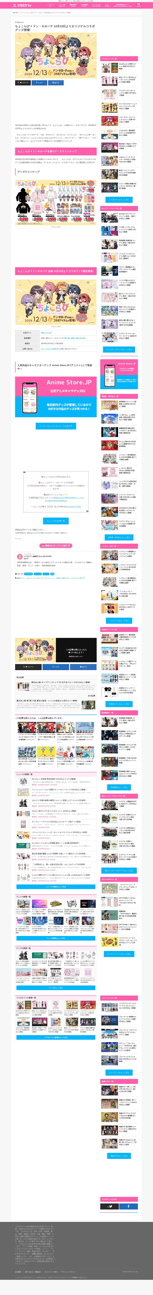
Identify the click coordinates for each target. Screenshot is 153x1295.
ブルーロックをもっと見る (119, 1072)
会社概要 (18, 1272)
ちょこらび (37, 574)
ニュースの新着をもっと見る (56, 887)
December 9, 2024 (73, 507)
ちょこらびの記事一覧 (56, 521)
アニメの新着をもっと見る (55, 938)
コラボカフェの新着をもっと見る (56, 1037)
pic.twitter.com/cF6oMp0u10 (56, 501)
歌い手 (82, 578)
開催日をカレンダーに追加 (54, 545)
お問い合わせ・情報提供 (33, 1272)
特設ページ (45, 333)
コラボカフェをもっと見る (119, 200)
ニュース (46, 574)
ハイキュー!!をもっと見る (119, 621)
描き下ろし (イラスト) (70, 578)
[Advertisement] (34, 103)
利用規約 (75, 1277)
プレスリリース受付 (50, 1272)
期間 (52, 574)
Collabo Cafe (22, 5)
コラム (107, 5)
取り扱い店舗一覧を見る (73, 338)
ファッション (50, 578)
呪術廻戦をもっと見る (119, 787)
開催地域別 (73, 5)
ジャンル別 (62, 5)
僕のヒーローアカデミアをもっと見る (119, 870)
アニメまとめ (96, 5)
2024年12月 (28, 574)
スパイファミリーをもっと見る (119, 954)
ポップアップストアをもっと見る (119, 349)
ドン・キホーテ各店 (48, 349)
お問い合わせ (37, 1254)
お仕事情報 (84, 5)
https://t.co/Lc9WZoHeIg (64, 498)
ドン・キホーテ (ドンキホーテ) (32, 578)
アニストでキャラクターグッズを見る (55, 426)
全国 (58, 578)
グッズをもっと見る (56, 988)
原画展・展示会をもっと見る (119, 537)
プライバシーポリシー (68, 1272)
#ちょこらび (79, 498)
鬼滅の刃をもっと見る (119, 1156)
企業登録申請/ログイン (123, 5)
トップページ (50, 5)
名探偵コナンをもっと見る (119, 704)
